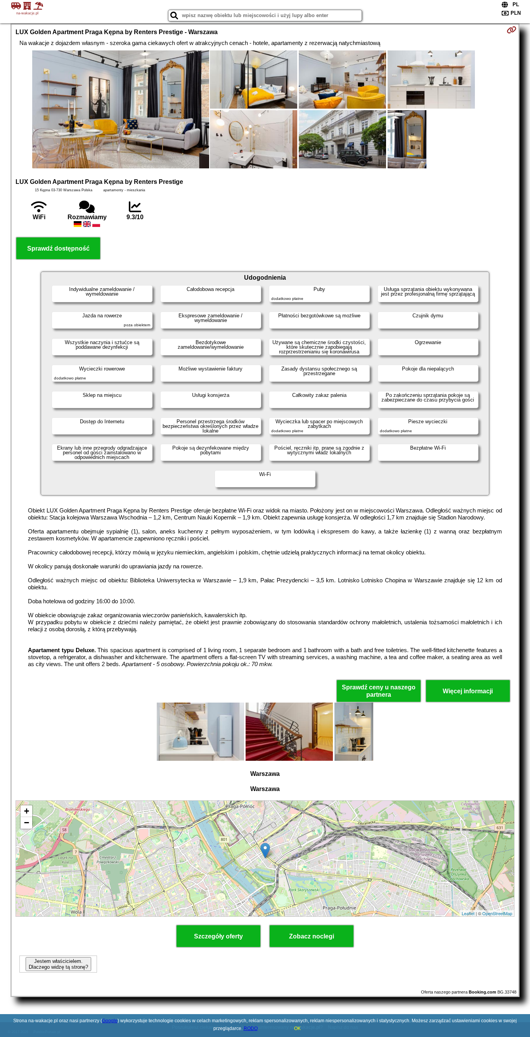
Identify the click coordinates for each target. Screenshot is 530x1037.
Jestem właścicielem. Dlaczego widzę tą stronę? (58, 964)
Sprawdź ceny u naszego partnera (379, 691)
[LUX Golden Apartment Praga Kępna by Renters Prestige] (120, 110)
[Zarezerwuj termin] (511, 30)
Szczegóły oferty (218, 936)
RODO (251, 1028)
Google (110, 1020)
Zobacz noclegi (311, 936)
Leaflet (468, 913)
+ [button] (26, 811)
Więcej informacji (468, 691)
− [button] (26, 823)
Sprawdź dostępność (58, 248)
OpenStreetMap (497, 913)
